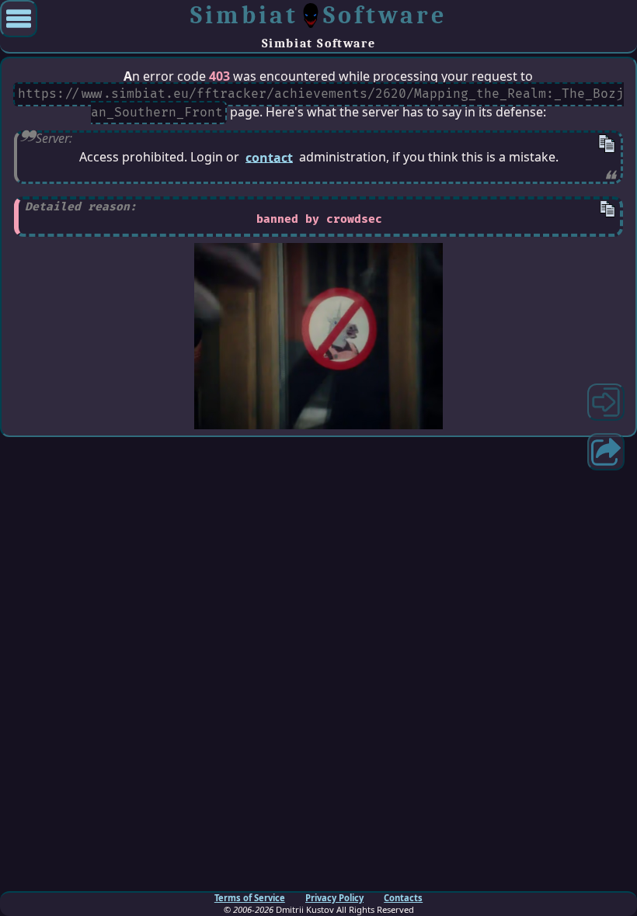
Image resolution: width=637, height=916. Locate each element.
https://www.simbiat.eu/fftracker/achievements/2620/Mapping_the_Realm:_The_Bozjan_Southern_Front (320, 103)
